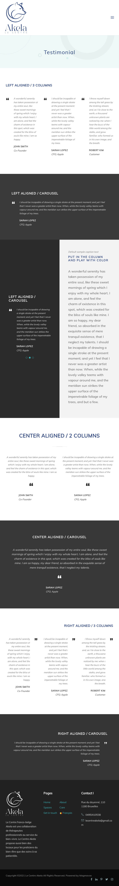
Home (47, 802)
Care (62, 807)
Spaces (48, 807)
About (62, 802)
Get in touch (50, 812)
